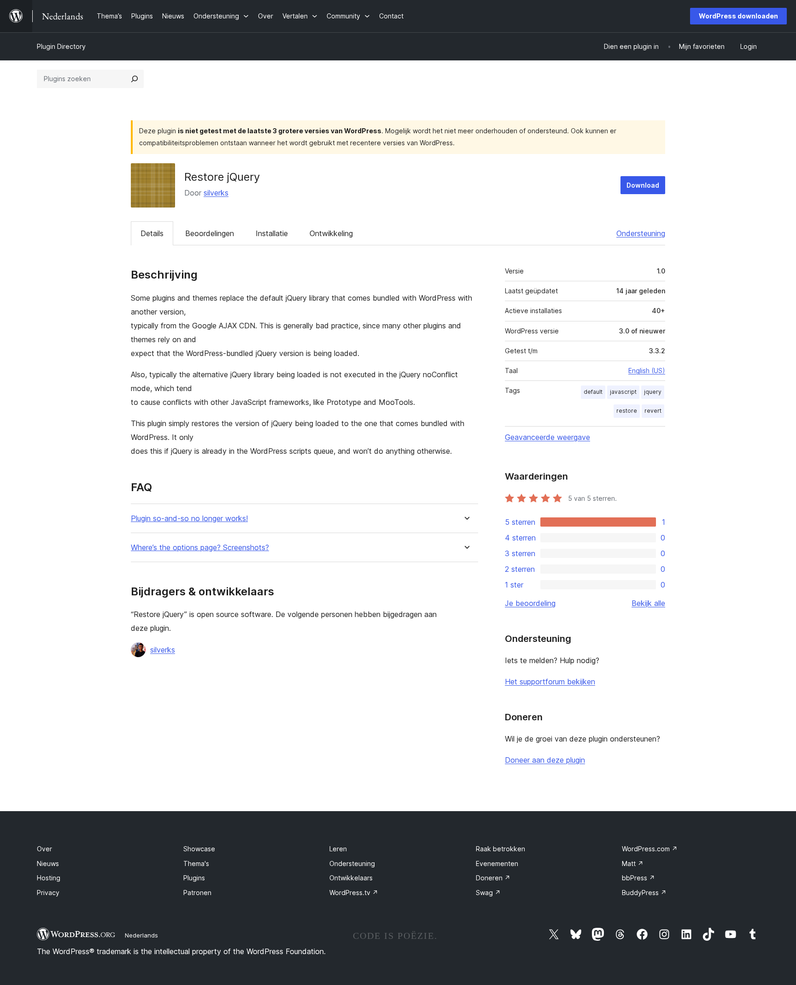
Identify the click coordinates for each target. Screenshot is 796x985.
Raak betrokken (500, 849)
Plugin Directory (61, 46)
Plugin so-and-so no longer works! (189, 518)
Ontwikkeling (331, 233)
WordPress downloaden (738, 16)
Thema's (196, 863)
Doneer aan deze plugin (545, 760)
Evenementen (497, 863)
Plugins (194, 878)
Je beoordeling (530, 603)
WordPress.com (650, 849)
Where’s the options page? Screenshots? (200, 547)
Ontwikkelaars (351, 878)
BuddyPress (644, 892)
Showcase (199, 849)
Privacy (48, 892)
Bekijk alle (648, 603)
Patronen (197, 892)
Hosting (48, 878)
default (593, 391)
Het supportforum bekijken (550, 681)
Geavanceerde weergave (547, 437)
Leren (338, 849)
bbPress (638, 878)
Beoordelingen (209, 233)
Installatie (272, 233)
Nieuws (48, 863)
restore (626, 410)
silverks (216, 192)
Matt (633, 863)
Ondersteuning (640, 233)
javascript (623, 391)
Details (152, 233)
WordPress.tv (353, 892)
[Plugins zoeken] (134, 79)
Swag (488, 892)
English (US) (646, 370)
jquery (652, 391)
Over (44, 849)
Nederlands (141, 935)
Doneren (493, 878)
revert (652, 410)
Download (642, 185)
